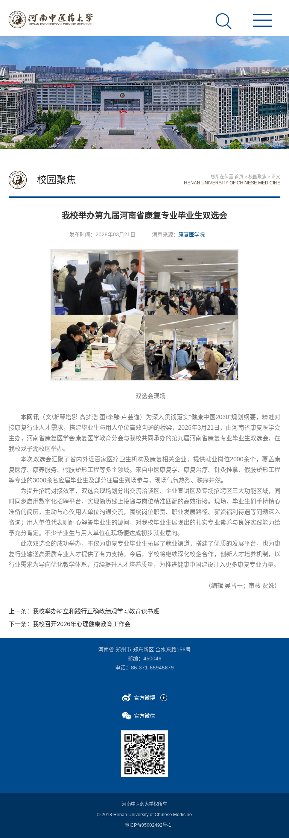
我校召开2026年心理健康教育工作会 (82, 624)
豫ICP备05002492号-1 (148, 825)
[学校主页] (51, 19)
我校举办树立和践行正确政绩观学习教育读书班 (96, 611)
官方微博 (144, 698)
